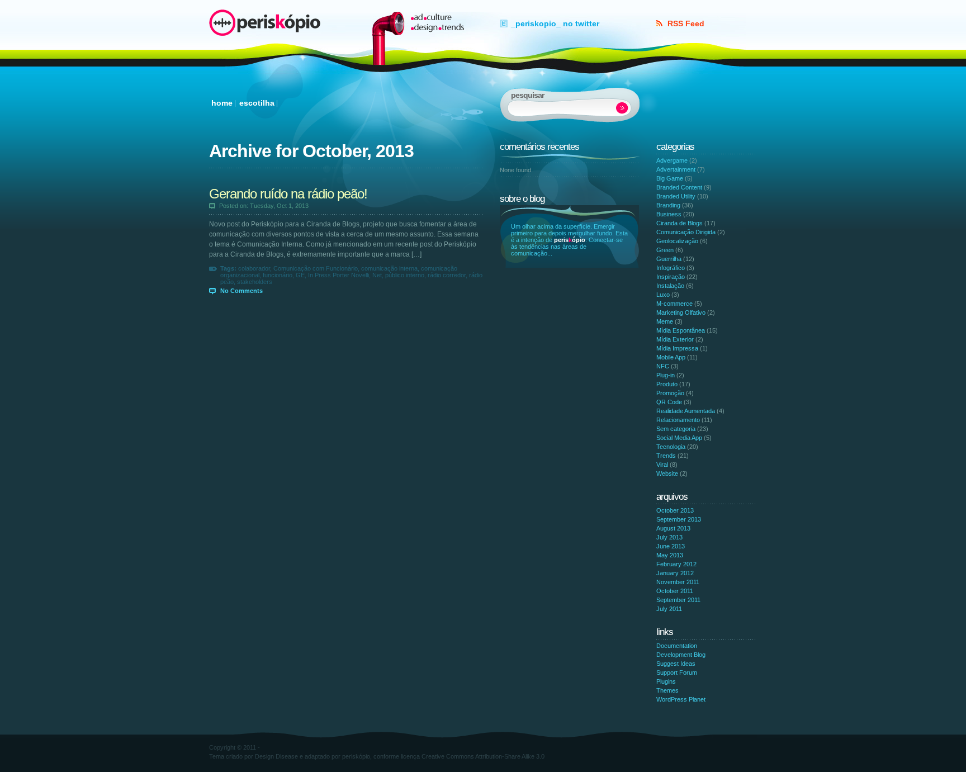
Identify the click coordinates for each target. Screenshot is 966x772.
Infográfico (670, 267)
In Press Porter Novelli (338, 275)
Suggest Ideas (675, 663)
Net (377, 275)
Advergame (672, 160)
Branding (668, 205)
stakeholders (254, 281)
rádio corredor (447, 275)
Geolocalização (677, 241)
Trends (666, 455)
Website (667, 473)
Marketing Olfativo (680, 312)
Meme (664, 321)
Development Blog (680, 654)
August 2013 (673, 528)
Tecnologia (670, 446)
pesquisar (622, 108)
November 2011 (677, 582)
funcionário (277, 275)
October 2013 (675, 510)
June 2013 (670, 546)
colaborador (254, 268)
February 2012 (676, 564)
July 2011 (669, 608)
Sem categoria (675, 428)
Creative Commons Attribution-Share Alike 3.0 (483, 756)
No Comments (241, 290)
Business (668, 214)
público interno (404, 275)
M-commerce (674, 303)
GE (300, 275)
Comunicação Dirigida (686, 232)
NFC (662, 366)
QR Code (669, 402)
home (222, 102)
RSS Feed (685, 23)
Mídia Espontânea (680, 330)
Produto (667, 384)
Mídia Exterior (675, 339)
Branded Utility (675, 196)
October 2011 (674, 591)
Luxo (663, 294)
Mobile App (670, 357)
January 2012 (675, 573)
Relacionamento (678, 419)
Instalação (670, 285)
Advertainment (675, 169)
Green (665, 250)
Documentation (676, 645)
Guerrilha (668, 258)
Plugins (666, 681)
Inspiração (670, 276)
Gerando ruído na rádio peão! (288, 193)
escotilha (256, 102)
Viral (662, 464)
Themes (667, 690)
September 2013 (678, 519)
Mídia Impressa (677, 348)
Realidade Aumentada (685, 411)
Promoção (670, 393)
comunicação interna (389, 268)
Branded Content (679, 187)
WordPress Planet (680, 699)
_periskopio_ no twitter (555, 23)
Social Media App (679, 437)
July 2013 (669, 537)
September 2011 (678, 599)
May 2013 (669, 555)
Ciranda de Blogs (679, 223)
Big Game (669, 178)
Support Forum (676, 672)
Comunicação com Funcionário (315, 268)
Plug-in (665, 375)
